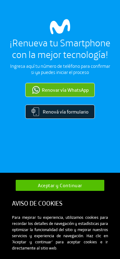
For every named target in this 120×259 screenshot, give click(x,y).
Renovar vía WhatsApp (65, 90)
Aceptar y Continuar (60, 185)
